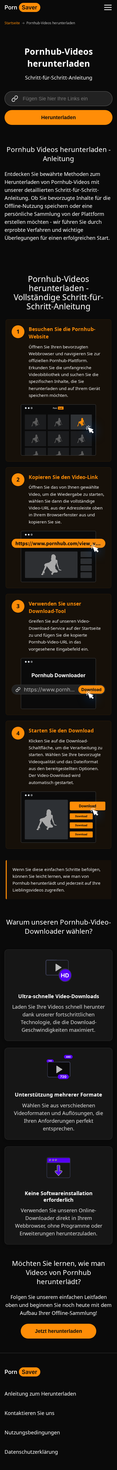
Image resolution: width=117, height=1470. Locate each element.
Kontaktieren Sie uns (30, 1413)
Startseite (12, 23)
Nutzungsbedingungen (32, 1432)
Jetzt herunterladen (58, 1331)
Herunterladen (58, 117)
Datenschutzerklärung (31, 1451)
